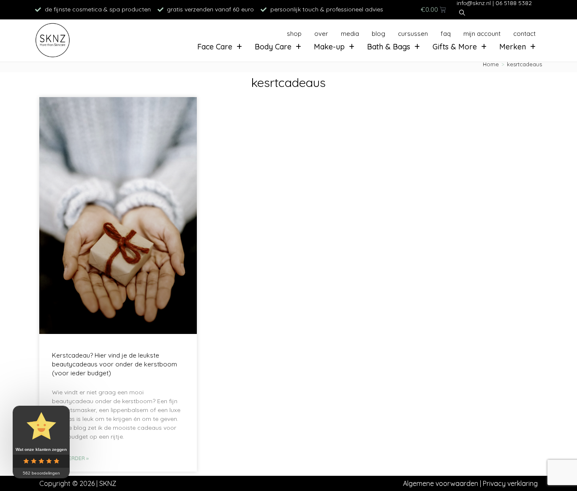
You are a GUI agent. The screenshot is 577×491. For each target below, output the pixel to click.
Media (350, 34)
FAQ (446, 34)
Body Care (273, 47)
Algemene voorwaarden (440, 483)
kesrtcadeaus (524, 64)
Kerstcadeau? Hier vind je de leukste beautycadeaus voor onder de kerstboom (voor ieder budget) (114, 364)
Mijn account (482, 34)
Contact (524, 34)
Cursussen (413, 34)
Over (321, 34)
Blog (378, 34)
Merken (512, 47)
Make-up (329, 47)
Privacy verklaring (510, 483)
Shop (294, 34)
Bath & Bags (388, 47)
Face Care (214, 47)
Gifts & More (455, 47)
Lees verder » (70, 458)
